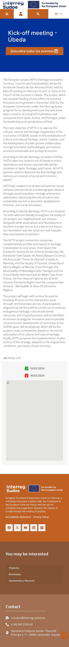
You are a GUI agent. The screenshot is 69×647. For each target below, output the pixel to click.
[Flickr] (41, 527)
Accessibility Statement (18, 517)
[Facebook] (9, 527)
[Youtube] (25, 527)
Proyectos (14, 567)
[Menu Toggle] (7, 13)
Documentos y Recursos (21, 580)
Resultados (15, 574)
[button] (38, 14)
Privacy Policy (41, 517)
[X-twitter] (17, 527)
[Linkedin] (33, 527)
